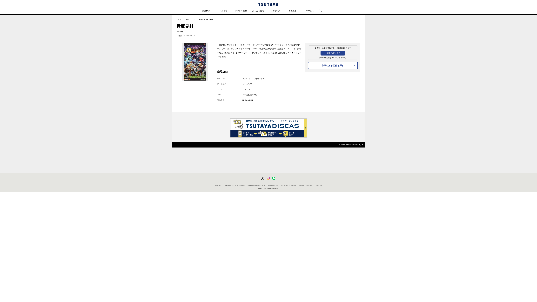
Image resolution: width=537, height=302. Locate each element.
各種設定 (292, 11)
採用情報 (301, 185)
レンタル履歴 (241, 11)
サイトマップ (318, 185)
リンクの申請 (284, 185)
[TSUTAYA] (268, 4)
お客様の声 (275, 11)
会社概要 (293, 185)
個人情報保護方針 (273, 185)
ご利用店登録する (333, 53)
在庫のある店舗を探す (333, 65)
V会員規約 (218, 185)
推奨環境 (309, 185)
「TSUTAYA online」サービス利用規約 (234, 185)
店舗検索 (206, 11)
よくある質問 (258, 11)
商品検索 (223, 11)
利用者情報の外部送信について (256, 185)
